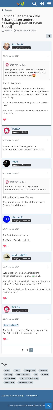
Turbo (17, 370)
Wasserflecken (23, 374)
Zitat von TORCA (17, 64)
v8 (36, 374)
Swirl (7, 370)
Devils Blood (10, 378)
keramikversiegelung (29, 378)
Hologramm (30, 370)
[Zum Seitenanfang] (48, 406)
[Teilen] (49, 36)
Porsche (43, 370)
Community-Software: (26, 405)
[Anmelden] (42, 3)
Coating (8, 374)
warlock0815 (12, 325)
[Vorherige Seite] (22, 350)
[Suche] (34, 4)
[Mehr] (48, 56)
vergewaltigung (25, 382)
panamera (9, 382)
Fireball (45, 374)
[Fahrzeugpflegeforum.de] (20, 4)
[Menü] (49, 4)
